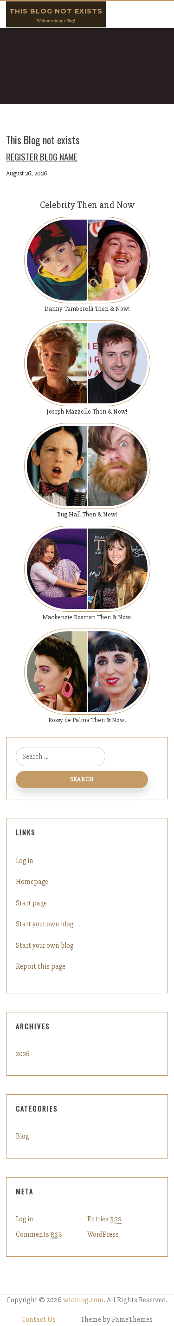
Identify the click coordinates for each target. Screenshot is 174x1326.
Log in (24, 861)
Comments (39, 1234)
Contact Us (38, 1319)
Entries (104, 1219)
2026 (23, 1054)
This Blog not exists (56, 11)
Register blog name (41, 156)
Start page (31, 903)
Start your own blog (44, 924)
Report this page (40, 966)
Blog (22, 1136)
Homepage (32, 881)
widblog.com (83, 1300)
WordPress (103, 1234)
